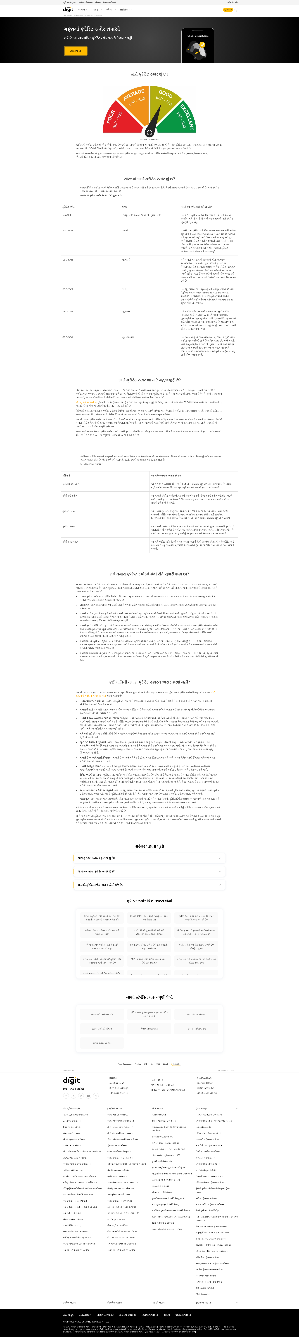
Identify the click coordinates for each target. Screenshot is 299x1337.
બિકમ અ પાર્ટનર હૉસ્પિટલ (162, 1084)
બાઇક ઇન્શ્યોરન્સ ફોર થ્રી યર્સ (120, 1157)
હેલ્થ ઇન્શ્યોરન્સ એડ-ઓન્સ (208, 1164)
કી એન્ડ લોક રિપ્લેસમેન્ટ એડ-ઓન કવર (80, 1176)
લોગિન (229, 9)
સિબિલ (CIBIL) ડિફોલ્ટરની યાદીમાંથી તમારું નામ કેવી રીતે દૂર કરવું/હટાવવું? (196, 932)
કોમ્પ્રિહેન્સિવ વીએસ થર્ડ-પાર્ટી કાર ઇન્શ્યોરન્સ (82, 1188)
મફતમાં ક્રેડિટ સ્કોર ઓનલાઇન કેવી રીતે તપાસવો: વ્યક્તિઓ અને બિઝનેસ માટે (102, 918)
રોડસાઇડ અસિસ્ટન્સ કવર (162, 1136)
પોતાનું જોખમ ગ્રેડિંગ (86, 402)
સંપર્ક (71, 1089)
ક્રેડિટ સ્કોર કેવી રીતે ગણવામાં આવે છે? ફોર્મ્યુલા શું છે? (196, 946)
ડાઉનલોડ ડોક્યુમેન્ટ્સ (207, 1093)
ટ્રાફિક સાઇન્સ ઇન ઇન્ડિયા (163, 1223)
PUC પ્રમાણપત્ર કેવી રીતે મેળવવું (165, 1204)
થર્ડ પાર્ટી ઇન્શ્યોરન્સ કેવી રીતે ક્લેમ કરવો (168, 1149)
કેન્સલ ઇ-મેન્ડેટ (116, 1083)
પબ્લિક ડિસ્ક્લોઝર (105, 1315)
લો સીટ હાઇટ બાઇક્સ (116, 1219)
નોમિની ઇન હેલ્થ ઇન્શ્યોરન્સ (208, 1257)
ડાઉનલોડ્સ (68, 1315)
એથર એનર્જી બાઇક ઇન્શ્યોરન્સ (120, 1121)
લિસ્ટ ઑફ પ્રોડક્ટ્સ (118, 1088)
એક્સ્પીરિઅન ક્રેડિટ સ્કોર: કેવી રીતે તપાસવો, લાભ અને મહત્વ (102, 946)
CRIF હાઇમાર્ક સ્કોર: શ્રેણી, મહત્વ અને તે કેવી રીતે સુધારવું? (149, 961)
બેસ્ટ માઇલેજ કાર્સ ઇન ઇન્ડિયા (75, 1231)
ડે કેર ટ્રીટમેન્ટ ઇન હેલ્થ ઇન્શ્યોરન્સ (211, 1238)
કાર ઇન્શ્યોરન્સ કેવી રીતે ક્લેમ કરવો (78, 1194)
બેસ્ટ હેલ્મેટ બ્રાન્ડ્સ (160, 1186)
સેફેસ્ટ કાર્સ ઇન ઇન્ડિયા (73, 1219)
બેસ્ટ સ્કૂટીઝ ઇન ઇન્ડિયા (117, 1225)
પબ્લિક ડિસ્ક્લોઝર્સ (205, 1088)
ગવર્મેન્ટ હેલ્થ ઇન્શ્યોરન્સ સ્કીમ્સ (209, 1269)
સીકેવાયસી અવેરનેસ (118, 1093)
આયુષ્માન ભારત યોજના (206, 1275)
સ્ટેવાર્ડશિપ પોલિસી (149, 1315)
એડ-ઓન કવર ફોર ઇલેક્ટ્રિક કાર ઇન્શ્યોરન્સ (82, 1151)
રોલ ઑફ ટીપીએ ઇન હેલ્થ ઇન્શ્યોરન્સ (212, 1226)
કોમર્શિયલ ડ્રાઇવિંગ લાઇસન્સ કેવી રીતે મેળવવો (171, 1210)
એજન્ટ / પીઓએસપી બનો (105, 2)
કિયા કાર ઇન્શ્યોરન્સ (72, 1127)
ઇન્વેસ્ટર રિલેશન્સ (86, 2)
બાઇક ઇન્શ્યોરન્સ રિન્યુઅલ (119, 1151)
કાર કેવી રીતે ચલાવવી (72, 1213)
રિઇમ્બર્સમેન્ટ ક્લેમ (203, 1127)
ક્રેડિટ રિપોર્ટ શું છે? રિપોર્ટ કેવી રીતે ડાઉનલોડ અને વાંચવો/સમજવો (149, 932)
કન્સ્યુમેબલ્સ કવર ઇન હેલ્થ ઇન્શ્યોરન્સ (212, 1263)
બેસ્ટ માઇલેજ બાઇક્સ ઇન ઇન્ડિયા (121, 1237)
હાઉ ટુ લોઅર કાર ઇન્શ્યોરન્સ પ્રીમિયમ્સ (80, 1182)
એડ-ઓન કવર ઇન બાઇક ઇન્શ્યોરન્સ (122, 1182)
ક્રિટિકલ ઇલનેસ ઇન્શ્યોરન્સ (208, 1151)
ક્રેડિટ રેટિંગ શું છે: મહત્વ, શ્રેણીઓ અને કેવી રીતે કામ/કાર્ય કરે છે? (196, 918)
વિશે (65, 1089)
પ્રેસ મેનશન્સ (157, 1079)
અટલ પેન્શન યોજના (102, 1043)
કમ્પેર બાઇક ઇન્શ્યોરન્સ (117, 1176)
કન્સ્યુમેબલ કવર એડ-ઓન (119, 1194)
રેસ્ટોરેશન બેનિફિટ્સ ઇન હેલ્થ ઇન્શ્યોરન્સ (213, 1245)
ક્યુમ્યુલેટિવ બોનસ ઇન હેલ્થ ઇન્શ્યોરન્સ (213, 1232)
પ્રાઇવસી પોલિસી (183, 1315)
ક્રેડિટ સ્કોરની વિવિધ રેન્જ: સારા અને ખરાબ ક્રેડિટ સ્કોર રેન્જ (196, 961)
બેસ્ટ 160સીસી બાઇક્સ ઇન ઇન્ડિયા (122, 1231)
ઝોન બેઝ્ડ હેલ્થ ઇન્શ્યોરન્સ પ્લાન (210, 1176)
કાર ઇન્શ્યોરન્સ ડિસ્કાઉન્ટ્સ (75, 1201)
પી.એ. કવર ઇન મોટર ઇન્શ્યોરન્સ (165, 1143)
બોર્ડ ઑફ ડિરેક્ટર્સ (205, 1083)
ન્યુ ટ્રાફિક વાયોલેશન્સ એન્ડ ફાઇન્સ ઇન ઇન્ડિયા (172, 1173)
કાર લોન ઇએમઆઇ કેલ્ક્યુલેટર (76, 1250)
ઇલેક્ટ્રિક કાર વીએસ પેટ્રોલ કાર (77, 1237)
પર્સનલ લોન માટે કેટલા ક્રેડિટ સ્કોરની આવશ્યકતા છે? (102, 932)
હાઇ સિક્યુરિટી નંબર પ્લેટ (162, 1161)
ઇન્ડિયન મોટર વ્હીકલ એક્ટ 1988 (166, 1155)
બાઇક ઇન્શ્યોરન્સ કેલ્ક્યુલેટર (119, 1201)
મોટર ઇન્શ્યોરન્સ (159, 1114)
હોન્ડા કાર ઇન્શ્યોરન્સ (72, 1121)
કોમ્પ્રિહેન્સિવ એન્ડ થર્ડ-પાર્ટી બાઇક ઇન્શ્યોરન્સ (127, 1164)
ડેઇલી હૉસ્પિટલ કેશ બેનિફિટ (207, 1210)
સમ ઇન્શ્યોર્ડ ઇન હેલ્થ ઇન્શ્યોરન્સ (210, 1204)
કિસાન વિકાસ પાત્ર (149, 1028)
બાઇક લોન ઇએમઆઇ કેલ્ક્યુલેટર (121, 1250)
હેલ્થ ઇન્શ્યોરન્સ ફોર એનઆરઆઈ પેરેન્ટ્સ (214, 1121)
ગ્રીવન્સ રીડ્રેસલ (69, 2)
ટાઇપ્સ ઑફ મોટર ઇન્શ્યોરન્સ (164, 1121)
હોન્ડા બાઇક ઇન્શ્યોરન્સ (117, 1145)
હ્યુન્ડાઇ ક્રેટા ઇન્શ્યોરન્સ (73, 1133)
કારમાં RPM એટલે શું (72, 1225)
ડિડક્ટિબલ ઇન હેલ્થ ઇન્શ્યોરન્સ (209, 1114)
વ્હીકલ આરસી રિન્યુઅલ (162, 1192)
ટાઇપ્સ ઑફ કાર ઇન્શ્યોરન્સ (75, 1157)
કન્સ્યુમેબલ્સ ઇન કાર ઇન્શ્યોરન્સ (77, 1164)
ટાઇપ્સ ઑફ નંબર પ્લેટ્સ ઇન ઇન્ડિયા (167, 1229)
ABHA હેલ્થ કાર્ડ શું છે (205, 1288)
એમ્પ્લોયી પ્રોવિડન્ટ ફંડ (102, 1014)
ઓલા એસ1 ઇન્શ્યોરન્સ (117, 1114)
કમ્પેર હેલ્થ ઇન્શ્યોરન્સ (205, 1157)
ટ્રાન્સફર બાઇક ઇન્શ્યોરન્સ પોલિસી (122, 1207)
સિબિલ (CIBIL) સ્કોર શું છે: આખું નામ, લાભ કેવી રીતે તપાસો (149, 918)
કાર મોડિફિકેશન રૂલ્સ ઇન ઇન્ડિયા (166, 1179)
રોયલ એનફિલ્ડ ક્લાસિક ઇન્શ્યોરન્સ (122, 1139)
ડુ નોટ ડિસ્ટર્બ (85, 1315)
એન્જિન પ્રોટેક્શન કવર (73, 1170)
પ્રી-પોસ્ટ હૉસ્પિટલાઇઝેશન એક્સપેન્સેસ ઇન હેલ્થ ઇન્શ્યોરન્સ (217, 1218)
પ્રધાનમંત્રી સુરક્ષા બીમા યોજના (209, 1282)
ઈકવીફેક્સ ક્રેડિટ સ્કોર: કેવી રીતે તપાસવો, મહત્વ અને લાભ (149, 946)
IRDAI (167, 1315)
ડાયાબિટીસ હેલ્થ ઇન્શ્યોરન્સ (208, 1139)
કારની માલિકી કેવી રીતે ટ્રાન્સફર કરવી (79, 1243)
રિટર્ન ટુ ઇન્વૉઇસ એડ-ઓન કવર (120, 1188)
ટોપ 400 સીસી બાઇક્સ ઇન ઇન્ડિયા (121, 1243)
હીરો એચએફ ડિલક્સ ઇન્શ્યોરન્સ (121, 1133)
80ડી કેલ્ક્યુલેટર (203, 1294)
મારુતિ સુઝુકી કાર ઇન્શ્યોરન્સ (75, 1114)
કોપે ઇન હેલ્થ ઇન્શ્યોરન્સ (206, 1198)
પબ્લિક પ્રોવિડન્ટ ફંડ (196, 1028)
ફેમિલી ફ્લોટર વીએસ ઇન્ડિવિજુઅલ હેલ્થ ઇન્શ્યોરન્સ (213, 1190)
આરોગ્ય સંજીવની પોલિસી (206, 1170)
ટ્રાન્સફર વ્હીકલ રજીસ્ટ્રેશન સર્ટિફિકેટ (168, 1167)
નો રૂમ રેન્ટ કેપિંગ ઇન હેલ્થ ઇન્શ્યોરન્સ (212, 1251)
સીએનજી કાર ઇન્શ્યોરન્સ (74, 1139)
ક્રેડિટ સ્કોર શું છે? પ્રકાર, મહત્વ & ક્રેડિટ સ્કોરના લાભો (149, 1014)
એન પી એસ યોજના (196, 1014)
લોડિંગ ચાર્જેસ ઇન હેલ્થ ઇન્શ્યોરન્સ (210, 1182)
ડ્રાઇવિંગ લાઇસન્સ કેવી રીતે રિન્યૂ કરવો (168, 1198)
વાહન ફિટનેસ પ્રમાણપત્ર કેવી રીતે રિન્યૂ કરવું (171, 1216)
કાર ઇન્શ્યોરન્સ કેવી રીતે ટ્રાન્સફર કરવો (80, 1207)
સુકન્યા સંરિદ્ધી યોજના (102, 1028)
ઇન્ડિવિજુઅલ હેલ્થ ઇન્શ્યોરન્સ (209, 1133)
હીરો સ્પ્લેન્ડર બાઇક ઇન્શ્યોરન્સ (120, 1127)
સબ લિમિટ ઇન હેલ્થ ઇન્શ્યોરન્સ (209, 1145)
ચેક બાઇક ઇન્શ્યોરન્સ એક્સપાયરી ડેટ (123, 1213)
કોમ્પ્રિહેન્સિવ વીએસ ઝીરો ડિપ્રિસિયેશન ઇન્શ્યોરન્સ (169, 1129)
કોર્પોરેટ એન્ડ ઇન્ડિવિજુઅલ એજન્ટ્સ (168, 1089)
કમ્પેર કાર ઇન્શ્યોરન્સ (72, 1145)
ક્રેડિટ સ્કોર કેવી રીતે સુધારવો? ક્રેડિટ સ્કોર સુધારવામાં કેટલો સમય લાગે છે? (102, 961)
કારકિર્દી (80, 1089)
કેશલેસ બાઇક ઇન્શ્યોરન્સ (118, 1170)
